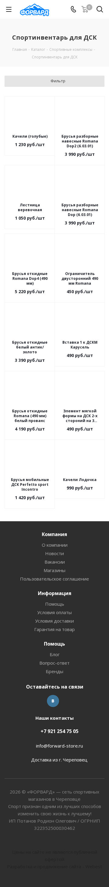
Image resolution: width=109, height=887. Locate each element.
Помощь (54, 604)
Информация (54, 593)
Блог (55, 654)
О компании (55, 545)
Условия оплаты (54, 612)
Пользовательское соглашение (54, 579)
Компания (54, 534)
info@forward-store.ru (59, 746)
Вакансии (55, 562)
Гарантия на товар (54, 629)
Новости (54, 553)
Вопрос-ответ (54, 663)
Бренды (54, 671)
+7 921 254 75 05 (59, 731)
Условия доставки (54, 621)
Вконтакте (53, 701)
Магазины (54, 570)
